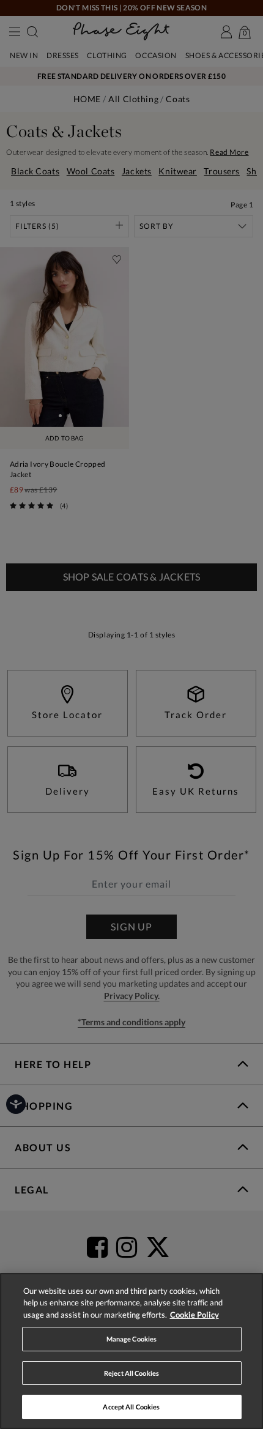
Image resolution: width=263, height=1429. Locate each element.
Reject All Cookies (131, 1373)
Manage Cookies (131, 1339)
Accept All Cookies (131, 1407)
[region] (131, 1351)
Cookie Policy (194, 1315)
